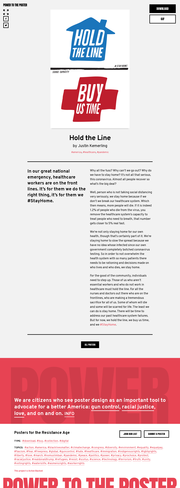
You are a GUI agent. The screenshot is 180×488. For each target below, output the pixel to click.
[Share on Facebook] (6, 18)
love (19, 413)
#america (76, 152)
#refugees (61, 459)
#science (95, 459)
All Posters (90, 344)
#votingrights (22, 463)
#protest (143, 455)
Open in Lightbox (6, 12)
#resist (73, 459)
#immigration (108, 451)
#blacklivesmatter (58, 447)
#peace (82, 455)
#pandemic (103, 152)
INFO (69, 414)
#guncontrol (66, 451)
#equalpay (156, 447)
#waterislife (39, 463)
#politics (94, 455)
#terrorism (124, 459)
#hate (79, 451)
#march (38, 455)
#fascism (19, 451)
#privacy (116, 455)
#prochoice (129, 455)
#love (28, 455)
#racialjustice (22, 459)
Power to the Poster (15, 4)
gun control (105, 407)
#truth (137, 459)
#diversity (111, 447)
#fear (29, 451)
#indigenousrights (129, 451)
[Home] (90, 483)
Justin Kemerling (92, 146)
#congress (97, 447)
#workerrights (75, 463)
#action (29, 447)
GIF (162, 19)
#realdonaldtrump (43, 459)
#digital (64, 441)
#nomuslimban (53, 455)
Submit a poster (156, 434)
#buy (40, 441)
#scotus (83, 459)
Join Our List (130, 434)
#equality (143, 447)
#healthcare (89, 152)
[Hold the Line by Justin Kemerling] (90, 69)
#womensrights (57, 463)
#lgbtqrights (148, 451)
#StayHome (108, 325)
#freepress (41, 451)
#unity (146, 459)
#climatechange (80, 447)
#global (53, 451)
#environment (127, 447)
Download (163, 8)
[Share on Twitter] (6, 25)
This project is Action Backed (28, 471)
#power (105, 455)
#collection (51, 441)
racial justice (138, 407)
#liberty (19, 455)
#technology (109, 459)
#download (28, 441)
